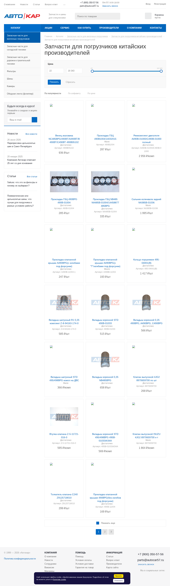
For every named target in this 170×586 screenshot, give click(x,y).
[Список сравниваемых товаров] (129, 17)
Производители (109, 28)
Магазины (49, 571)
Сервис (64, 28)
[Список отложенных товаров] (137, 17)
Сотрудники (50, 564)
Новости (48, 560)
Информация (114, 552)
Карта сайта (112, 567)
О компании (134, 28)
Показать (54, 82)
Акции (48, 28)
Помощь (80, 552)
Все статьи (32, 176)
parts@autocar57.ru (89, 6)
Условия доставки (84, 564)
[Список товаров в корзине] (154, 18)
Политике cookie (59, 579)
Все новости (31, 134)
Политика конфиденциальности (20, 558)
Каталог (15, 28)
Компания (50, 552)
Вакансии (49, 567)
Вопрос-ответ (113, 560)
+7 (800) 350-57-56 (89, 2)
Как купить (84, 28)
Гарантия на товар (84, 567)
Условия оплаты (83, 560)
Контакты (156, 28)
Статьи (109, 556)
